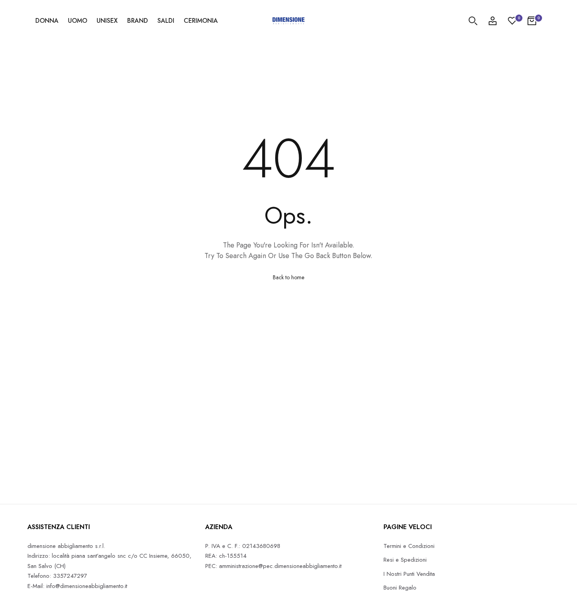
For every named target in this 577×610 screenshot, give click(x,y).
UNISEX (107, 20)
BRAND (137, 20)
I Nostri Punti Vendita (409, 574)
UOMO (77, 20)
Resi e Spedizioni (405, 559)
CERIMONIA (201, 20)
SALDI (165, 20)
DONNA (46, 20)
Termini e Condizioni (409, 546)
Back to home (288, 277)
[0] (512, 20)
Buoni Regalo (399, 587)
